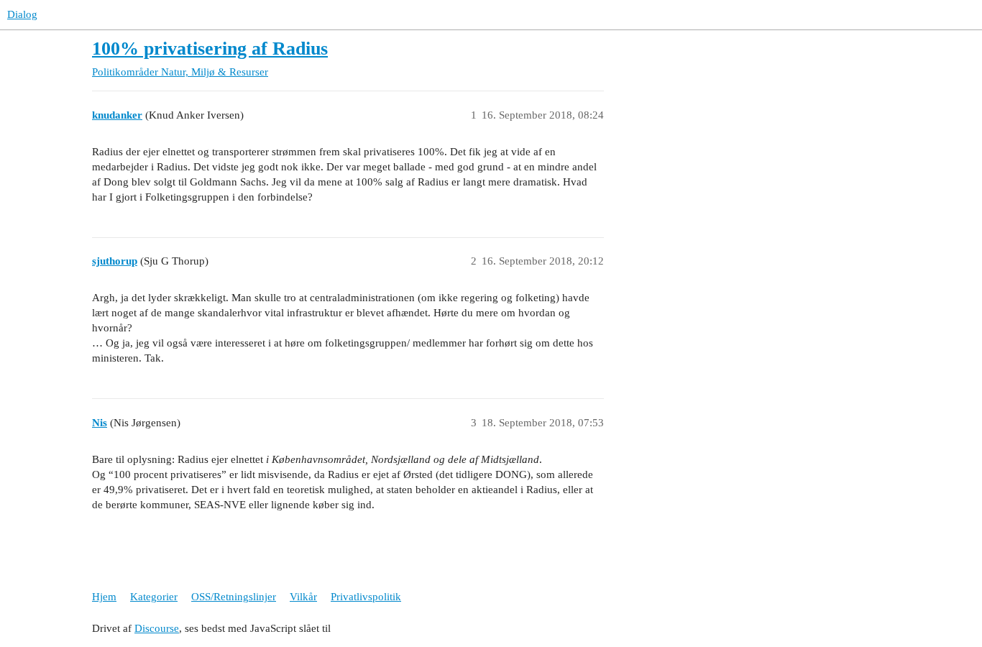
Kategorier (154, 596)
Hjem (104, 596)
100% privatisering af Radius (210, 48)
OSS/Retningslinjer (233, 596)
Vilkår (303, 596)
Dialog (22, 14)
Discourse (156, 628)
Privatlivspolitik (366, 596)
